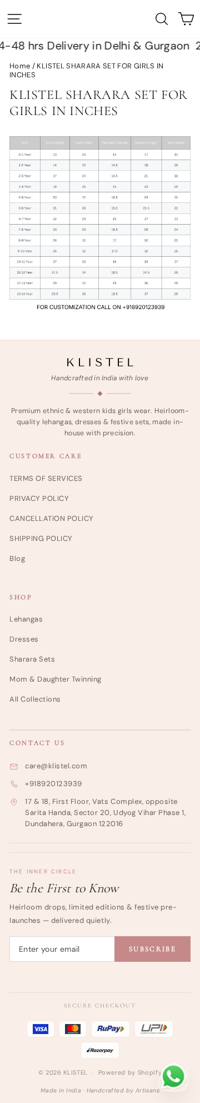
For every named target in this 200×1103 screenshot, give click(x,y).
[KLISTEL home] (100, 362)
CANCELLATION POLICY (51, 518)
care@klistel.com (56, 766)
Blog (17, 558)
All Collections (35, 699)
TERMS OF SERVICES (46, 478)
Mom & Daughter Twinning (55, 679)
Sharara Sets (32, 659)
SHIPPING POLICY (41, 538)
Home (19, 66)
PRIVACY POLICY (39, 498)
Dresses (24, 639)
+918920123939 (53, 783)
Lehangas (26, 619)
